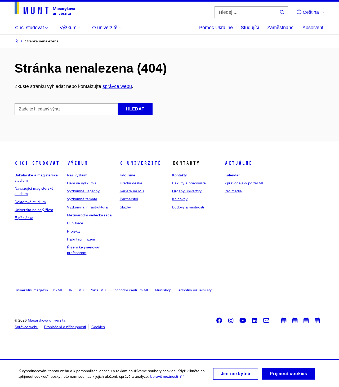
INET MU (76, 290)
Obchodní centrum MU (130, 290)
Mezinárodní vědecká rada (89, 215)
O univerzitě (140, 163)
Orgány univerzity (187, 191)
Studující (250, 27)
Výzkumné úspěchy (83, 191)
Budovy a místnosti (188, 207)
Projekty (74, 231)
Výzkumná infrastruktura (87, 207)
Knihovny (180, 199)
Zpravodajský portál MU (245, 183)
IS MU (58, 290)
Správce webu (26, 327)
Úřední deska (131, 183)
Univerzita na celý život (34, 210)
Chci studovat (37, 163)
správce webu (117, 86)
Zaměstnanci (281, 27)
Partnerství (129, 199)
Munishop (163, 290)
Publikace (75, 223)
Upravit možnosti (164, 376)
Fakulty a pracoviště (189, 183)
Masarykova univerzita (46, 320)
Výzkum (77, 163)
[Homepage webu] (45, 8)
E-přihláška (24, 218)
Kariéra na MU (132, 191)
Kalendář (232, 175)
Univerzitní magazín (31, 290)
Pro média (233, 191)
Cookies (98, 327)
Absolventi (313, 27)
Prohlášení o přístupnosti (65, 327)
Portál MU (98, 290)
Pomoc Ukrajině (216, 27)
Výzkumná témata (82, 199)
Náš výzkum (77, 175)
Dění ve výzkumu (81, 183)
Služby (125, 207)
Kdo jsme (127, 175)
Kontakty (179, 175)
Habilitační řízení (81, 239)
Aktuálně (238, 163)
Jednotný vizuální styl (194, 290)
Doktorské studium (30, 202)
